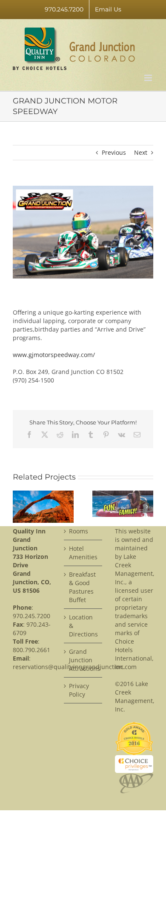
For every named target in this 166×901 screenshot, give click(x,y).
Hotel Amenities (80, 552)
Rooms (78, 531)
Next (140, 152)
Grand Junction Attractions (80, 659)
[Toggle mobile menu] (148, 77)
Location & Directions (80, 625)
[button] (19, 506)
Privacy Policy (79, 690)
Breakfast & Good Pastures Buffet (80, 587)
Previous (114, 152)
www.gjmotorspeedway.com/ (54, 355)
